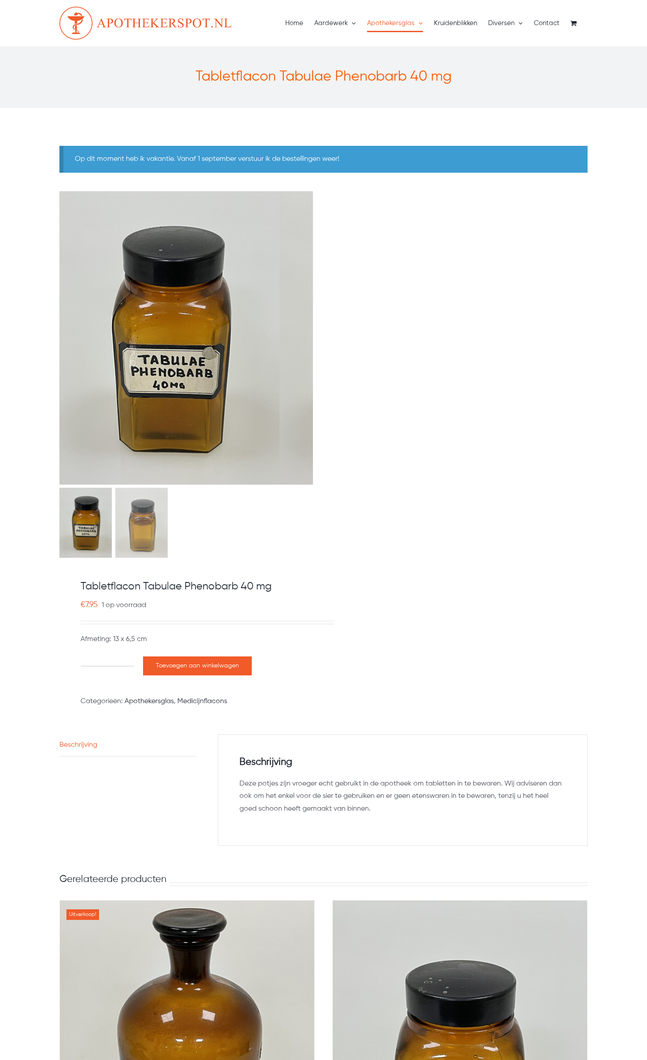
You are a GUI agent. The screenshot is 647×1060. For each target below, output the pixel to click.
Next (307, 338)
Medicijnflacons (202, 701)
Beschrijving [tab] (78, 745)
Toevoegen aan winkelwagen (197, 666)
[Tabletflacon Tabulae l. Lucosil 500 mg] (460, 979)
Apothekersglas (149, 701)
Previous (66, 338)
